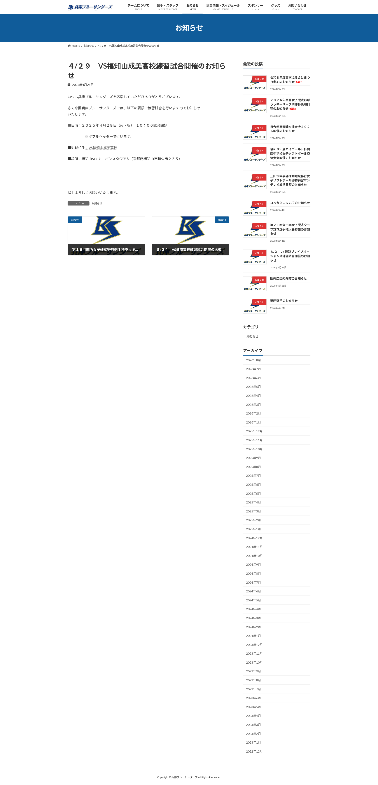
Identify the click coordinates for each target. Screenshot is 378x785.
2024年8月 (253, 573)
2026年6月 (253, 378)
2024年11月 (254, 547)
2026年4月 (253, 395)
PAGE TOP (365, 757)
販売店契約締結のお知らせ (288, 278)
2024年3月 (253, 618)
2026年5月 (253, 386)
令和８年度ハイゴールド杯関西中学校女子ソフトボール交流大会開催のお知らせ (290, 153)
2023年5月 (253, 707)
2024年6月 (253, 591)
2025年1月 (253, 529)
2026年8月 (253, 360)
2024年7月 (253, 582)
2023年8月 (253, 680)
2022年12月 (254, 751)
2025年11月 (254, 440)
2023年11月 (254, 653)
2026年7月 (253, 369)
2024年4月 (253, 609)
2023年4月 (253, 716)
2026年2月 (253, 413)
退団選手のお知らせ (284, 300)
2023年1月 (253, 742)
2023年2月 (253, 733)
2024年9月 (253, 564)
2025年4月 (253, 502)
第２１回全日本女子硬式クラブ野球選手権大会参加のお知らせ (290, 229)
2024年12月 (254, 538)
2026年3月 (253, 404)
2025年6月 (253, 484)
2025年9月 (253, 458)
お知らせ (97, 203)
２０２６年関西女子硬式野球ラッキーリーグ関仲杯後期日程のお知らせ (290, 104)
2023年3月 (253, 725)
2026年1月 (253, 422)
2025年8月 (253, 466)
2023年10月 (254, 662)
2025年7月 (253, 475)
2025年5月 (253, 493)
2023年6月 (253, 698)
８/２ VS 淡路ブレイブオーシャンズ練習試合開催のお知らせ (290, 256)
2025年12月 (254, 431)
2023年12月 (254, 644)
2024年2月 (253, 627)
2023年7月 (253, 689)
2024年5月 (253, 600)
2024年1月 (253, 636)
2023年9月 (253, 671)
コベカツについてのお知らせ (290, 202)
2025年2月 (253, 520)
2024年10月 (254, 555)
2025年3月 (253, 511)
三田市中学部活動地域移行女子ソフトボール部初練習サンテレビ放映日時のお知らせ (290, 180)
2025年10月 (254, 449)
